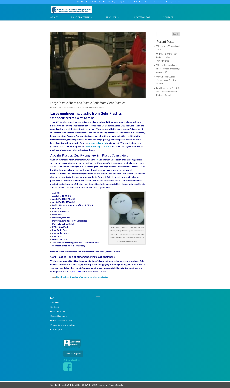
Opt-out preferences (173, 2)
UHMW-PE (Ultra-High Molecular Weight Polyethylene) (166, 57)
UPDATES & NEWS (141, 18)
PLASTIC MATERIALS (80, 18)
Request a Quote (73, 353)
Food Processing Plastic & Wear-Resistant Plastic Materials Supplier (168, 91)
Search (175, 34)
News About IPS (104, 2)
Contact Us (93, 2)
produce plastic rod (97, 143)
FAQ (77, 2)
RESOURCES (111, 18)
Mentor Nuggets (70, 107)
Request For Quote (118, 2)
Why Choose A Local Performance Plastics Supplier (166, 80)
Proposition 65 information (154, 2)
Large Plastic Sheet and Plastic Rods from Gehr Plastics (87, 103)
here (79, 271)
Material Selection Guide (135, 2)
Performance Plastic (96, 107)
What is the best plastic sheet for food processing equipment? (168, 68)
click (74, 271)
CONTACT (168, 18)
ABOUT (54, 18)
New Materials (83, 107)
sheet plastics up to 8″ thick (98, 146)
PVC (98, 159)
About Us (84, 2)
